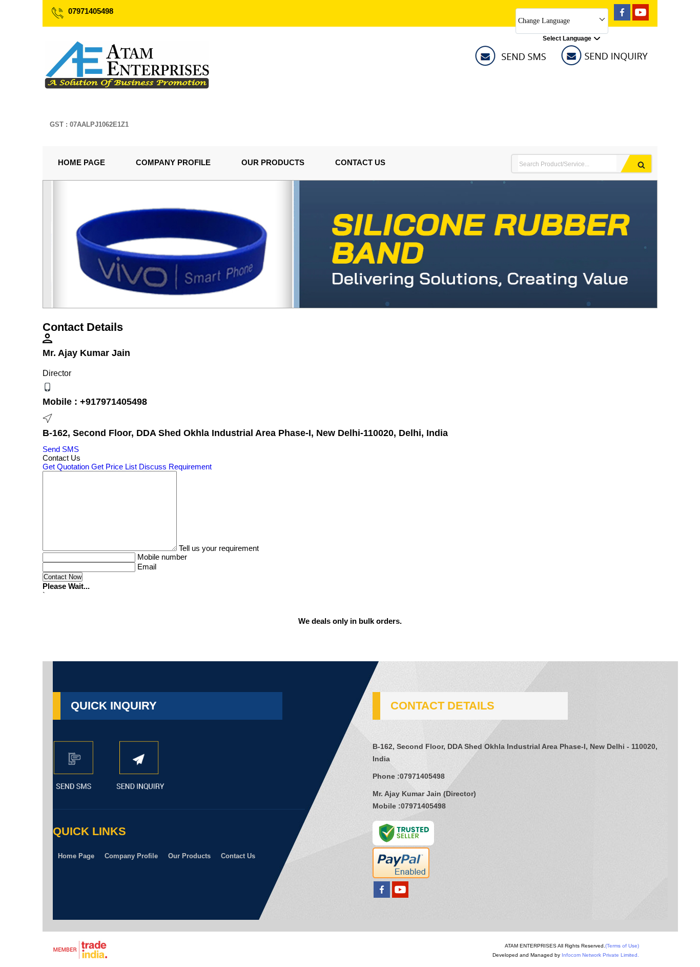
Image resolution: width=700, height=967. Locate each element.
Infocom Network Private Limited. (600, 955)
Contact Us (360, 162)
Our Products (272, 162)
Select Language (567, 38)
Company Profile (173, 162)
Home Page (81, 162)
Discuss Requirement (175, 466)
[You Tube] (640, 17)
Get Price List (114, 466)
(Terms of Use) (622, 946)
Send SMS (61, 449)
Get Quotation (66, 466)
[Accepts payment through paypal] (401, 875)
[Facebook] (622, 17)
